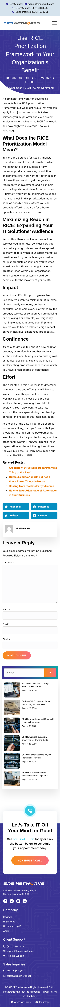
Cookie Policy (30, 996)
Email (6, 624)
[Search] (50, 672)
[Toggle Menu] (54, 22)
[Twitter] (12, 901)
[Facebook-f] (5, 901)
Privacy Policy (49, 991)
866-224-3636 (23, 839)
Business (15, 78)
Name (6, 609)
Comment (8, 562)
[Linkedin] (18, 901)
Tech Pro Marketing (30, 991)
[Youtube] (25, 901)
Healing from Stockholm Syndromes (31, 486)
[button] (16, 506)
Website (7, 639)
